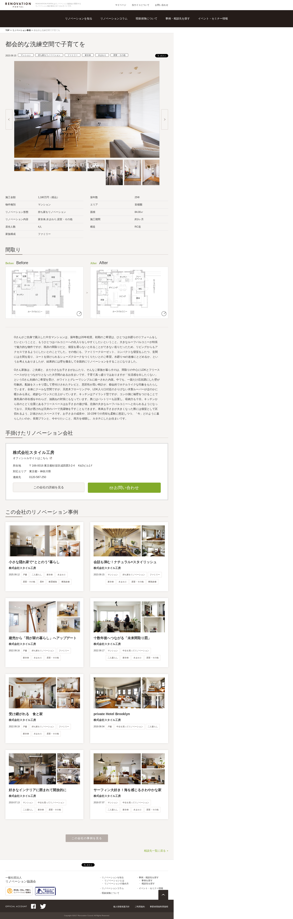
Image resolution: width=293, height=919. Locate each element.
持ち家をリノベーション (49, 55)
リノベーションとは (86, 23)
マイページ (120, 5)
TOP (7, 30)
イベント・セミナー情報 (213, 18)
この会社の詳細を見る (48, 487)
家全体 (88, 55)
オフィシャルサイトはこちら (30, 458)
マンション (26, 55)
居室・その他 (119, 55)
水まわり (102, 55)
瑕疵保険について (146, 18)
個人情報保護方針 (121, 906)
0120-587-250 (37, 477)
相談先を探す (182, 30)
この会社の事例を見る (87, 838)
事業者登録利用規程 (159, 906)
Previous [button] (9, 119)
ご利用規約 (140, 906)
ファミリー (72, 55)
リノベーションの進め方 (89, 30)
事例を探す (181, 23)
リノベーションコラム (114, 18)
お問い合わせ (161, 5)
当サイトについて (140, 5)
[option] (86, 109)
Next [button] (164, 119)
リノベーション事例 (21, 30)
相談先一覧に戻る (155, 850)
